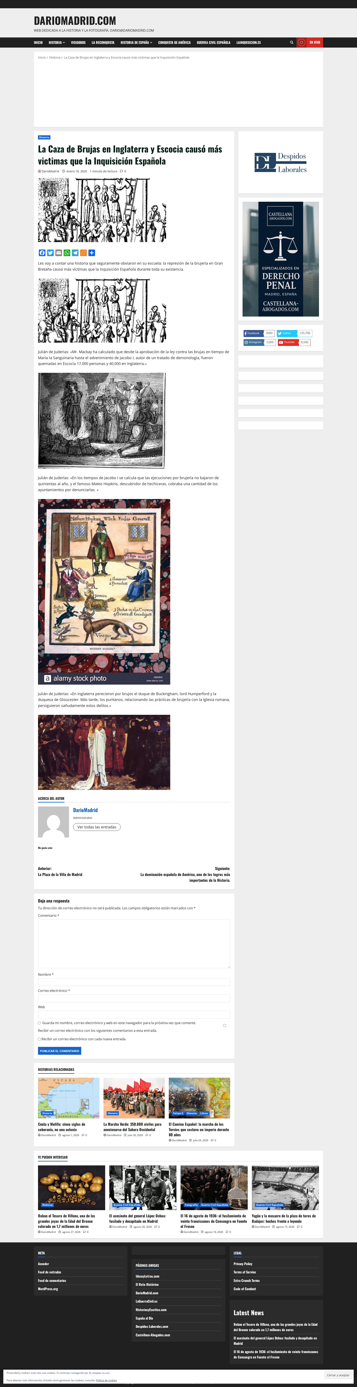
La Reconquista (103, 42)
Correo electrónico (54, 990)
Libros (204, 1113)
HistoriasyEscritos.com (151, 1309)
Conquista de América (174, 42)
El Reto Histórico (147, 1284)
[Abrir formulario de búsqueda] (291, 42)
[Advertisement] (178, 93)
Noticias (47, 1205)
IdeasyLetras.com (147, 1276)
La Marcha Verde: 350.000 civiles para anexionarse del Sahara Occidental (132, 1126)
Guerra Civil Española (213, 42)
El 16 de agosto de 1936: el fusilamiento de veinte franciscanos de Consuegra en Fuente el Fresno (214, 1221)
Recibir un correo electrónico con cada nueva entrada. (84, 1039)
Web (41, 1007)
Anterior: (60, 871)
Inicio (38, 42)
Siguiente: (185, 874)
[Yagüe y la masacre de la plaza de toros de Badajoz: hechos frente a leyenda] (285, 1187)
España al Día (144, 1318)
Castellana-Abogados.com (153, 1334)
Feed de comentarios (52, 1280)
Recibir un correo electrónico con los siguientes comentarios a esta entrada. (97, 1030)
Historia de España (135, 42)
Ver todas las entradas (96, 826)
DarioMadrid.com (75, 20)
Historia (55, 42)
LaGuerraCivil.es (146, 1301)
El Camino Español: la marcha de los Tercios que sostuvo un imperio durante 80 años (199, 1129)
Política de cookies (106, 1380)
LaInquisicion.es (249, 42)
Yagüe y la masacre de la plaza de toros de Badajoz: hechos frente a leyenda (284, 1218)
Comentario (48, 915)
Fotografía (191, 1205)
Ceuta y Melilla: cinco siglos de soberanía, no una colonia (61, 1126)
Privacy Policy (243, 1263)
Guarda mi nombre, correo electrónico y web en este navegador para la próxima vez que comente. (119, 1023)
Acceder (43, 1263)
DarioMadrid (50, 171)
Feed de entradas (49, 1271)
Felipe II (178, 1113)
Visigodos (78, 42)
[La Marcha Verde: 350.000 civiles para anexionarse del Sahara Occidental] (134, 1098)
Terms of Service (245, 1271)
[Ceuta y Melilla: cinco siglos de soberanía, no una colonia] (68, 1098)
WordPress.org (48, 1288)
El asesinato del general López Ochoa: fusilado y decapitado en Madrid (137, 1218)
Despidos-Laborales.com (152, 1326)
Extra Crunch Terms (247, 1280)
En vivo (315, 42)
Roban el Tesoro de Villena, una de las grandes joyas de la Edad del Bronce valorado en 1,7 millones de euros (66, 1221)
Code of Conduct (245, 1288)
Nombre (46, 974)
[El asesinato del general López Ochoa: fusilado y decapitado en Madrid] (142, 1187)
